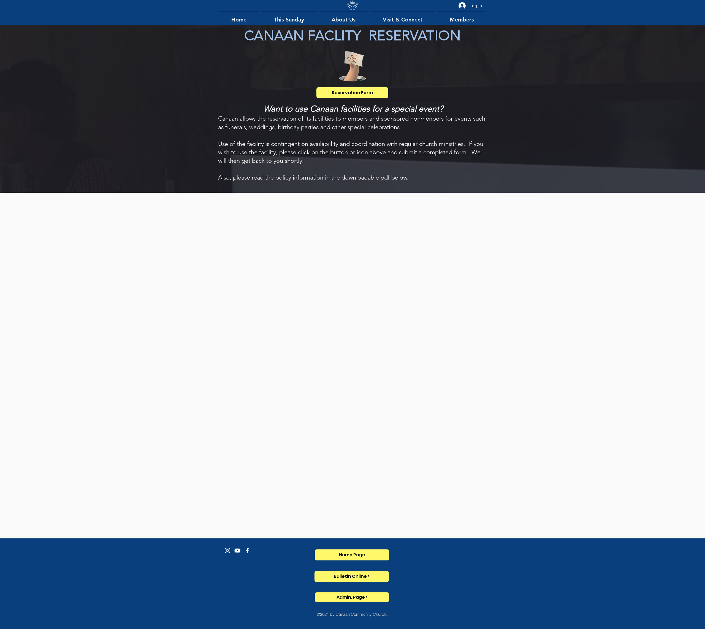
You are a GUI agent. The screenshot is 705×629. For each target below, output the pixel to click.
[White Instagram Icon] (227, 550)
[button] (289, 17)
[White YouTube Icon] (237, 550)
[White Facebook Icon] (247, 550)
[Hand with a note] (352, 66)
